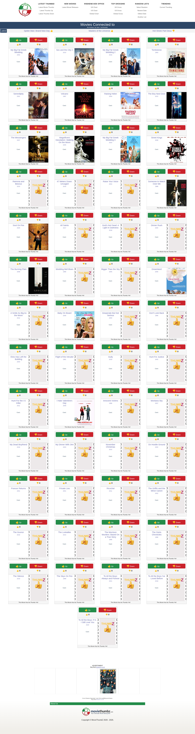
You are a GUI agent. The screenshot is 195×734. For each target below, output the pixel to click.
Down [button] (38, 40)
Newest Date (142, 10)
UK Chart (94, 7)
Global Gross (118, 14)
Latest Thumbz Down (46, 14)
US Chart (94, 10)
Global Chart (94, 14)
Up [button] (18, 40)
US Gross (118, 10)
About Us (54, 704)
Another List (142, 17)
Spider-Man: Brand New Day (37, 31)
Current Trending (166, 7)
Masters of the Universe (99, 31)
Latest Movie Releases (70, 7)
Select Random (142, 7)
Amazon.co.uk (100, 667)
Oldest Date (142, 14)
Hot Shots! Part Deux (162, 31)
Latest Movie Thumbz (46, 7)
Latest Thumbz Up (46, 10)
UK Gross (118, 7)
